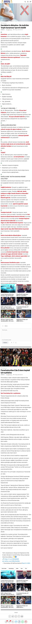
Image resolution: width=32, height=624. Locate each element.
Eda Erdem (4, 568)
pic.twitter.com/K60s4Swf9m (11, 561)
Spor (22, 568)
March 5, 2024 (26, 563)
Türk (26, 568)
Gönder (5, 342)
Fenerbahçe (11, 568)
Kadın (17, 568)
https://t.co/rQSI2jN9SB (11, 559)
